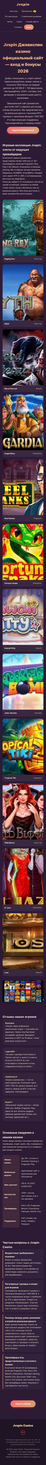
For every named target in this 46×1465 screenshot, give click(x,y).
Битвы (10, 22)
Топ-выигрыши (11, 16)
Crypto (19, 22)
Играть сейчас (23, 1404)
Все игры (14, 11)
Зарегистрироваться (23, 130)
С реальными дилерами (31, 16)
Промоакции (28, 11)
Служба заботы (32, 22)
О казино (18, 27)
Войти (28, 27)
